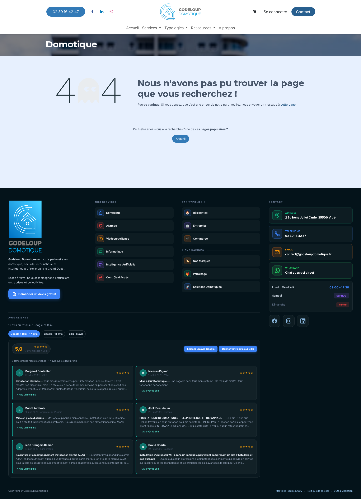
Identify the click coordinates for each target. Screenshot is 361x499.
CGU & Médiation (343, 490)
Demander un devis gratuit (37, 294)
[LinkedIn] (102, 12)
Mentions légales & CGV (289, 490)
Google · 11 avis (53, 333)
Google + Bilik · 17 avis (24, 333)
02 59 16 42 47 (66, 11)
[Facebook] (92, 12)
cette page (288, 104)
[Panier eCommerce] (254, 11)
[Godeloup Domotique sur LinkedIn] (303, 321)
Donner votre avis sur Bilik (238, 348)
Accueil (181, 138)
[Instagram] (111, 12)
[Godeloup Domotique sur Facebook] (274, 321)
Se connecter (275, 12)
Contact (303, 12)
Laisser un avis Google (201, 348)
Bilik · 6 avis (76, 333)
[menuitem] (132, 27)
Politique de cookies (318, 490)
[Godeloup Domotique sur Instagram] (289, 321)
